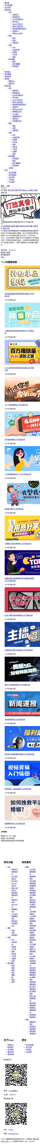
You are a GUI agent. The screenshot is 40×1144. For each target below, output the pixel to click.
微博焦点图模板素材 (33, 1010)
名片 (14, 47)
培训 (9, 190)
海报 (14, 57)
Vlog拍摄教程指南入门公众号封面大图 (18, 474)
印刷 (10, 45)
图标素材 (33, 1031)
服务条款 (11, 1052)
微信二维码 (34, 190)
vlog (2, 226)
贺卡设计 (15, 21)
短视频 (12, 226)
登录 (2, 186)
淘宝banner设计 (17, 33)
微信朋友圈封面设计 (19, 29)
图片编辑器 (16, 64)
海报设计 (15, 14)
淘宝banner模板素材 (32, 956)
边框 (14, 40)
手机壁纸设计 (17, 121)
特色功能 (8, 10)
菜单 (14, 154)
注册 (8, 186)
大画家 (11, 168)
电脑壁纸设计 (17, 116)
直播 (17, 226)
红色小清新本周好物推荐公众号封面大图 (19, 615)
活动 (19, 190)
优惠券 (14, 52)
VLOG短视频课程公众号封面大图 (16, 405)
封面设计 (15, 31)
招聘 (16, 190)
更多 (6, 170)
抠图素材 (33, 1033)
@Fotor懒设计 (13, 1091)
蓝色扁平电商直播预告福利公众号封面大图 (19, 754)
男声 (27, 226)
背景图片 (15, 43)
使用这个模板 (5, 252)
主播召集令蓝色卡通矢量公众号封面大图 (19, 650)
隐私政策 (11, 1054)
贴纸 (14, 38)
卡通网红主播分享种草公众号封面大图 (18, 544)
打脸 (7, 228)
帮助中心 (11, 1045)
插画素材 (33, 1029)
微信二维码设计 (17, 26)
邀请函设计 (16, 17)
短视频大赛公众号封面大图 (14, 509)
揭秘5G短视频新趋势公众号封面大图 (17, 685)
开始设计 (8, 72)
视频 (4, 228)
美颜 (14, 61)
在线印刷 (8, 76)
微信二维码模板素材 (33, 998)
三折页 (14, 149)
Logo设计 (15, 114)
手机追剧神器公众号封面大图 (15, 439)
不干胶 (14, 54)
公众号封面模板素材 (33, 872)
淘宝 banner (25, 190)
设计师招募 (8, 5)
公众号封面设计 (17, 19)
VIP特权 (11, 179)
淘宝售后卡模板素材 (33, 963)
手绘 (24, 226)
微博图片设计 (17, 111)
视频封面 (7, 226)
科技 (12, 190)
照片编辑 (12, 59)
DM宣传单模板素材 (33, 907)
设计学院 (8, 7)
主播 (20, 226)
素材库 (7, 3)
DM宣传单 (16, 50)
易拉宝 (14, 147)
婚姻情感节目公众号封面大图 (15, 823)
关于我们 (11, 1049)
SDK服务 (12, 182)
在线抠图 (15, 158)
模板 (27, 867)
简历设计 (15, 118)
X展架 (14, 151)
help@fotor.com (13, 1133)
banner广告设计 (17, 24)
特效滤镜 (15, 66)
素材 (10, 36)
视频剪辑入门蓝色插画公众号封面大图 (18, 789)
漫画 (31, 226)
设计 (10, 12)
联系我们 (11, 1047)
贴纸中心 (12, 83)
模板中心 (12, 81)
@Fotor (10, 1130)
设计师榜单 (12, 175)
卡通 (34, 226)
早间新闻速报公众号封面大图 (15, 719)
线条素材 (33, 1026)
